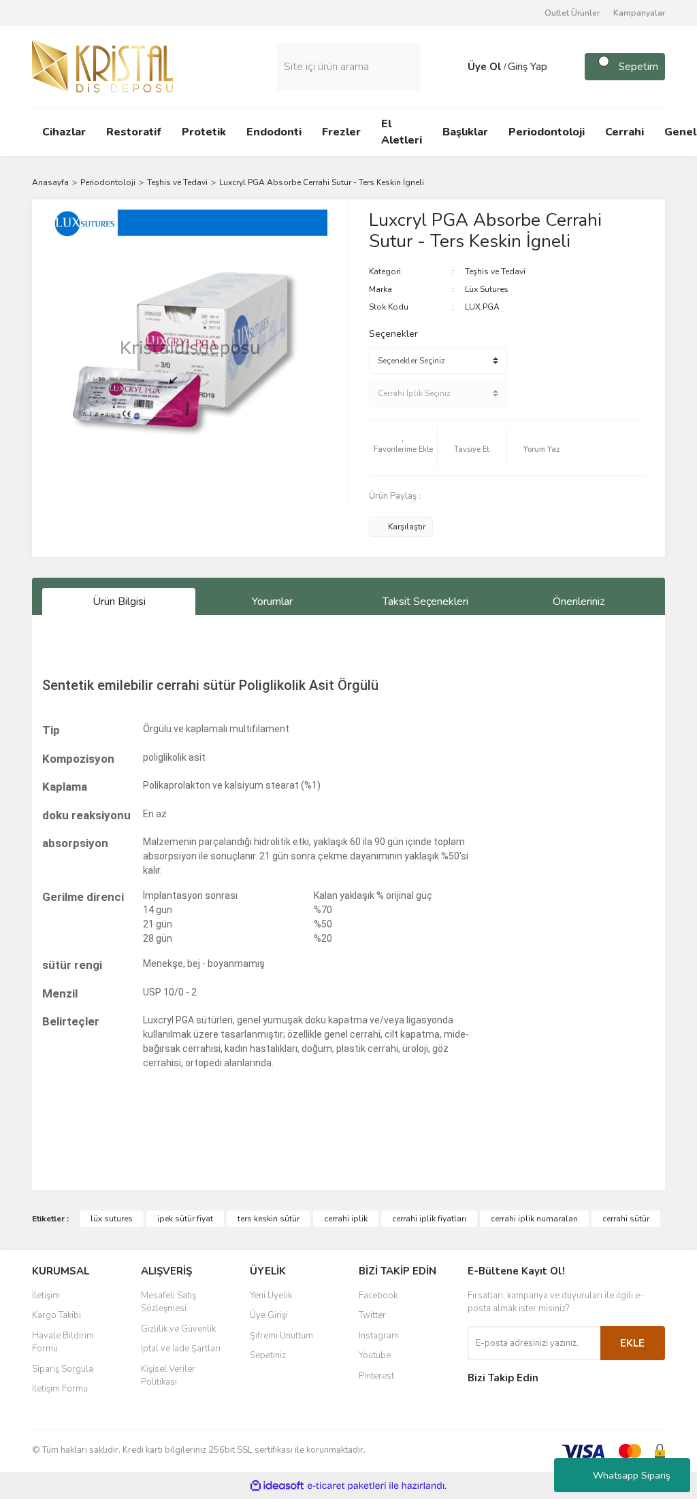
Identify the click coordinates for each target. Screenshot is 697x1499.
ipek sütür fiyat (185, 1218)
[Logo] (102, 66)
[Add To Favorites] (403, 447)
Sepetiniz (268, 1355)
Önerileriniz (578, 601)
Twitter (372, 1315)
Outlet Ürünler (572, 12)
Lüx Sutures (486, 289)
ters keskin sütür (268, 1218)
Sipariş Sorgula (62, 1369)
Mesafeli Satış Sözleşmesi (168, 1302)
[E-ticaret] (347, 1485)
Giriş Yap (527, 66)
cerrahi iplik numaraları (534, 1218)
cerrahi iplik (346, 1218)
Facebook (378, 1295)
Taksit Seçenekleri (425, 601)
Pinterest (376, 1376)
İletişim (46, 1295)
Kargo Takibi (56, 1315)
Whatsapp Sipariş (631, 1475)
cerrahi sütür (625, 1218)
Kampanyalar (639, 12)
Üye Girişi (269, 1315)
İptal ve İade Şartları (181, 1348)
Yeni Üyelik (271, 1295)
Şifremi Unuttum (281, 1336)
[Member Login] (454, 66)
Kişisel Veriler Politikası (168, 1376)
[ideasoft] (277, 1485)
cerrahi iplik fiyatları (429, 1218)
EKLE (632, 1343)
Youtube (375, 1355)
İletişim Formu (60, 1389)
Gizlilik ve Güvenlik (178, 1329)
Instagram (379, 1336)
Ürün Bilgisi (119, 601)
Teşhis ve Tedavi (495, 271)
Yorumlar (272, 601)
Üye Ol (485, 66)
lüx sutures (112, 1218)
